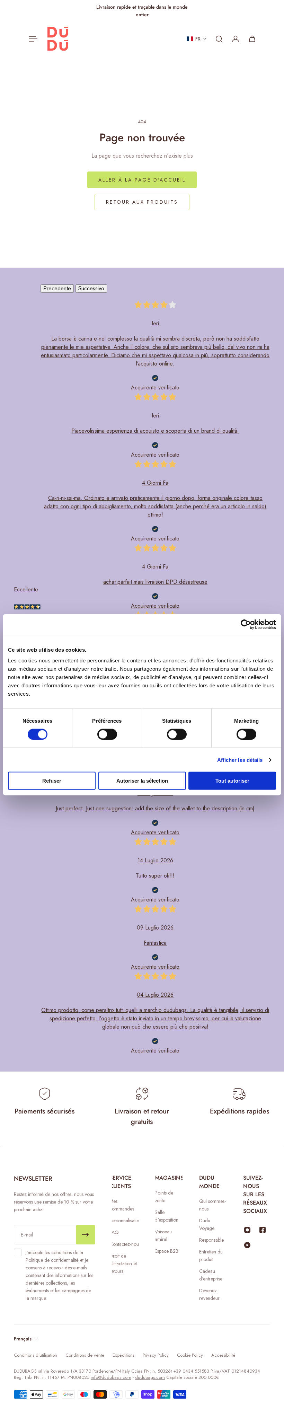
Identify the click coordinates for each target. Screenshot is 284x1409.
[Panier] (252, 38)
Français (23, 1338)
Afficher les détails (240, 760)
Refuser (51, 781)
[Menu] (32, 38)
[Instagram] (247, 1230)
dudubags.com (150, 1377)
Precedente (57, 288)
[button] (197, 39)
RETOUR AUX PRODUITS (142, 202)
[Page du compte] (235, 38)
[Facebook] (262, 1230)
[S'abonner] (85, 1234)
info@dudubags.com (111, 1377)
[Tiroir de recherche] (219, 38)
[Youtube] (247, 1245)
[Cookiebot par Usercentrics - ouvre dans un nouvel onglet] (245, 624)
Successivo (91, 288)
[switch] (107, 734)
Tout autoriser (232, 781)
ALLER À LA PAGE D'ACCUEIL (142, 179)
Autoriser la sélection (142, 781)
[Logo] (57, 39)
